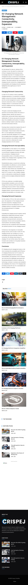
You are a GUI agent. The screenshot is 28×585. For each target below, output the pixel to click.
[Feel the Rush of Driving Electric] (6, 439)
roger (4, 27)
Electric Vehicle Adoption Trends (10, 408)
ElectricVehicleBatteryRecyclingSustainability (14, 368)
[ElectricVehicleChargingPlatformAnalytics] (14, 299)
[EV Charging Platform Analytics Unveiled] (14, 380)
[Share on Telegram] (20, 32)
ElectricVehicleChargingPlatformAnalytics (13, 307)
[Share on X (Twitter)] (9, 32)
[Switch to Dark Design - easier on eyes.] (23, 2)
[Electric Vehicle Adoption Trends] (14, 400)
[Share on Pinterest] (15, 32)
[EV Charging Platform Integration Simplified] (14, 339)
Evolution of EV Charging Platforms (11, 328)
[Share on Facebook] (4, 32)
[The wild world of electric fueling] (6, 447)
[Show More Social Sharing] (24, 32)
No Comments (18, 27)
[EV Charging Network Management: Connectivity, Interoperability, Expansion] (14, 44)
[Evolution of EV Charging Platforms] (14, 319)
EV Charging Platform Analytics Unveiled (12, 388)
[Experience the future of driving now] (6, 455)
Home (3, 6)
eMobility (4, 10)
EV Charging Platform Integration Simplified (13, 348)
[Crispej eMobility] (13, 2)
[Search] (26, 2)
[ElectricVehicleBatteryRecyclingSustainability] (14, 359)
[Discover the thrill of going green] (6, 431)
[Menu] (2, 2)
